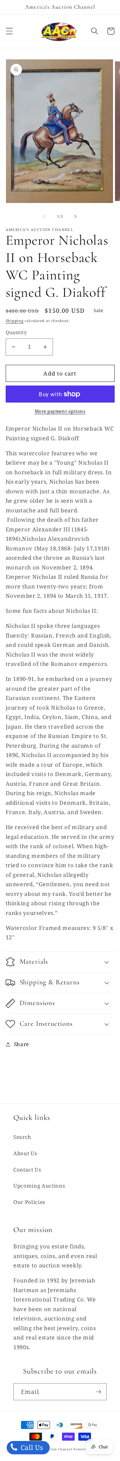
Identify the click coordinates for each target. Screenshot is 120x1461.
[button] (9, 31)
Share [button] (21, 1044)
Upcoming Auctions (39, 1185)
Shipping (15, 320)
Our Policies (29, 1202)
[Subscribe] (98, 1392)
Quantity (16, 332)
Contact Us (27, 1169)
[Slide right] (75, 216)
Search (22, 1137)
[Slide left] (44, 216)
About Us (25, 1153)
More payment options (60, 411)
